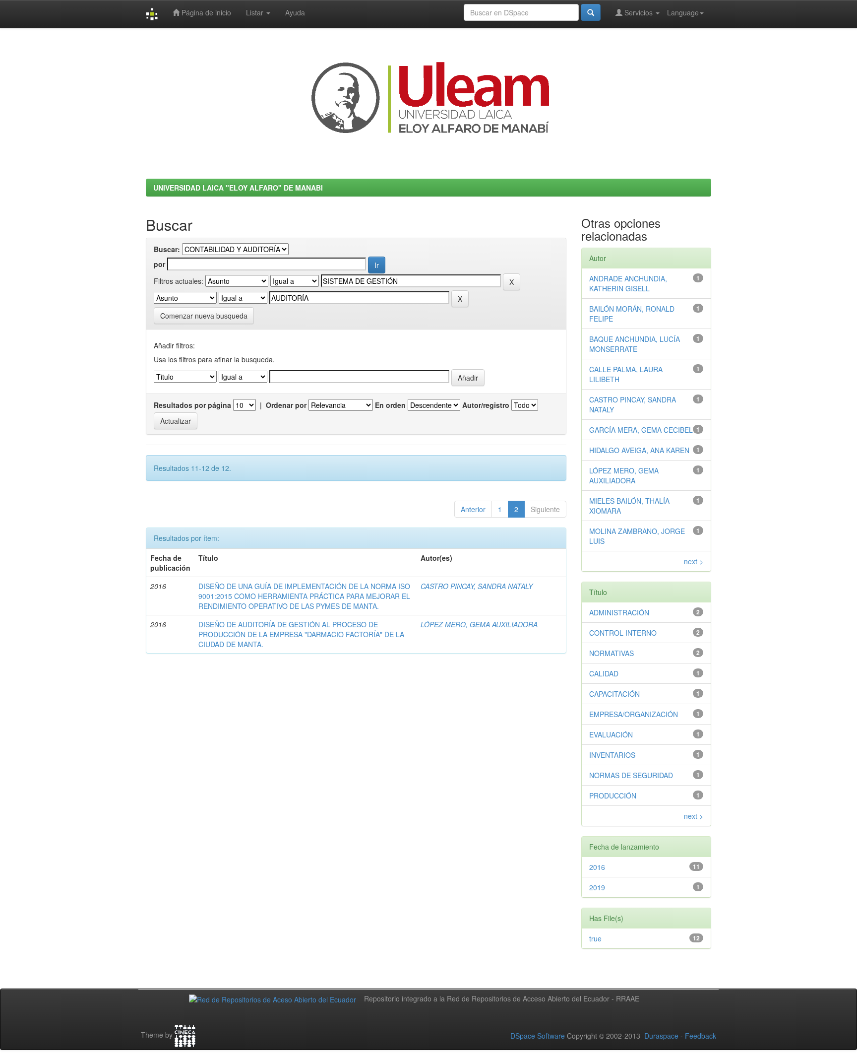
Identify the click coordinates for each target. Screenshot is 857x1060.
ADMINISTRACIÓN (619, 612)
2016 (597, 867)
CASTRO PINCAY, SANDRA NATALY (477, 586)
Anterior (473, 509)
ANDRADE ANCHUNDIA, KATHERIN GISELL (628, 283)
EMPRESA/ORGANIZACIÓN (633, 714)
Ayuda (295, 12)
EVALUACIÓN (611, 734)
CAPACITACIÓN (614, 694)
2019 (597, 887)
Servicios (638, 12)
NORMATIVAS (611, 653)
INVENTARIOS (612, 755)
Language (683, 12)
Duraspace (661, 1036)
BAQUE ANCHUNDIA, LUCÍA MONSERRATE (634, 344)
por (159, 264)
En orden (390, 405)
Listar (255, 12)
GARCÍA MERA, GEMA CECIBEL (641, 430)
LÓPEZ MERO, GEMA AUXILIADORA (479, 624)
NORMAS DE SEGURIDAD (631, 775)
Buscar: (167, 249)
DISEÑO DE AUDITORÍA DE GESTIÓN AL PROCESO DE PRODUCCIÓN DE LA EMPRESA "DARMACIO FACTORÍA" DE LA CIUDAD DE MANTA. (301, 634)
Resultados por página (192, 405)
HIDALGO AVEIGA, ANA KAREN (639, 450)
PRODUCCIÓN (612, 795)
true (595, 938)
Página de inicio (205, 12)
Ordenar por (286, 405)
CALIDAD (603, 673)
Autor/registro (485, 405)
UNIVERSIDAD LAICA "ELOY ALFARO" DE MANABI (238, 188)
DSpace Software (537, 1036)
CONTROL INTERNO (623, 633)
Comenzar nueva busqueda (203, 316)
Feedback (700, 1036)
